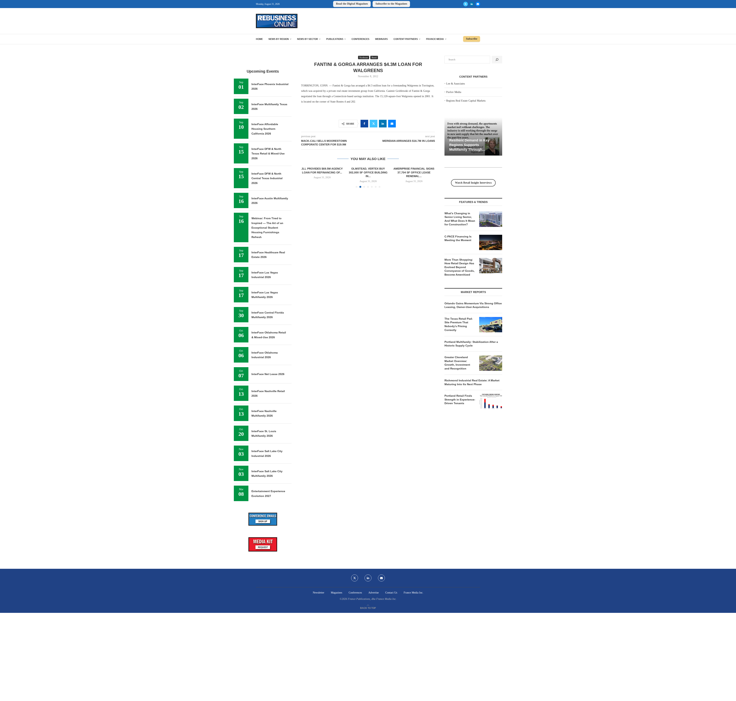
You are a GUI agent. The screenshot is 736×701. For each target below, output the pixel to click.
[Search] (497, 59)
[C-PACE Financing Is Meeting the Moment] (490, 242)
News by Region (279, 39)
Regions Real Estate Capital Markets (465, 100)
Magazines (336, 592)
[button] (306, 177)
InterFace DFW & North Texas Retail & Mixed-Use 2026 (268, 153)
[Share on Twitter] (373, 123)
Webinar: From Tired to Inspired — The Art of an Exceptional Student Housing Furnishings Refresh (267, 227)
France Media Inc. (413, 592)
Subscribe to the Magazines (391, 3)
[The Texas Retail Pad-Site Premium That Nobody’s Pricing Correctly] (490, 324)
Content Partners (405, 39)
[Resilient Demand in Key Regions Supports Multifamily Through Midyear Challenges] (473, 136)
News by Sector (307, 39)
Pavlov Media (453, 92)
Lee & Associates (455, 83)
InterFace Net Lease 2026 (267, 374)
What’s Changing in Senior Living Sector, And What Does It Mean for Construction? (459, 219)
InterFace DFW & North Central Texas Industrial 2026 (267, 178)
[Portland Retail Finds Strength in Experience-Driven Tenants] (490, 401)
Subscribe (471, 38)
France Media (435, 39)
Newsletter (318, 592)
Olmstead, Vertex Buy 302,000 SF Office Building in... (343, 172)
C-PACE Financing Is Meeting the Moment (458, 238)
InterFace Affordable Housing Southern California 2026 (264, 129)
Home (259, 39)
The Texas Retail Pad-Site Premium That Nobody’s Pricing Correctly (458, 324)
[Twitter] (465, 4)
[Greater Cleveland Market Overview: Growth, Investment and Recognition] (490, 363)
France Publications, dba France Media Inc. (372, 599)
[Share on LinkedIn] (383, 123)
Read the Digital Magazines (352, 3)
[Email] (478, 4)
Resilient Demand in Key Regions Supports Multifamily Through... (469, 144)
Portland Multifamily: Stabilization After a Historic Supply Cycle (471, 343)
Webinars (381, 39)
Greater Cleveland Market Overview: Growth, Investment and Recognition (457, 363)
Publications (334, 39)
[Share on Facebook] (364, 123)
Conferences (360, 39)
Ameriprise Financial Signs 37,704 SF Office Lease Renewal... (399, 172)
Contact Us (391, 592)
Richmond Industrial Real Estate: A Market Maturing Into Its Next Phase (471, 382)
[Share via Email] (392, 123)
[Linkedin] (471, 4)
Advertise (373, 592)
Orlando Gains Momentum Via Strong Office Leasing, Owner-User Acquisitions (473, 305)
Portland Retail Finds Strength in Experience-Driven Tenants (459, 399)
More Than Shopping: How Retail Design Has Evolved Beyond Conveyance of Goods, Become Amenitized (459, 267)
